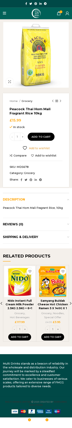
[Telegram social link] (45, 3)
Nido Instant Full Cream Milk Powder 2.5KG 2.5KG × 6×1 (20, 304)
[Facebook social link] (26, 3)
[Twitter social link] (30, 3)
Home (14, 100)
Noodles (58, 313)
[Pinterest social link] (35, 3)
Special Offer (52, 317)
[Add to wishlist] (29, 271)
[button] (19, 337)
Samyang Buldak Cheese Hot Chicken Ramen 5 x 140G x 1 (53, 304)
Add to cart (41, 136)
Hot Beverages (20, 317)
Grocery (27, 100)
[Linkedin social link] (40, 3)
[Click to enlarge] (9, 82)
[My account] (67, 13)
